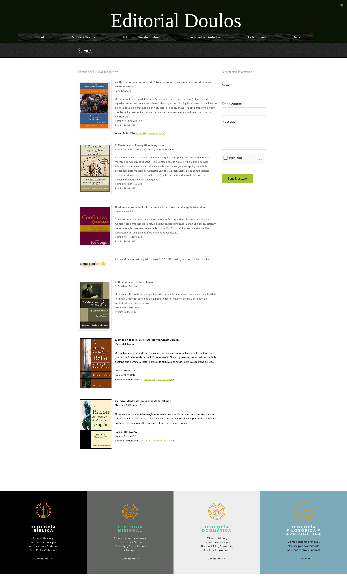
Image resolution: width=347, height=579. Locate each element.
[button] (335, 5)
